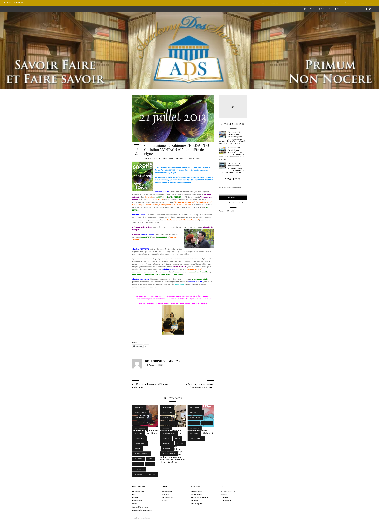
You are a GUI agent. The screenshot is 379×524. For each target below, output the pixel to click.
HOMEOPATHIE (301, 3)
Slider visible (139, 474)
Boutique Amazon (137, 501)
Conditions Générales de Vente (142, 510)
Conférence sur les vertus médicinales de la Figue (150, 386)
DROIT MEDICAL (273, 3)
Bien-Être (138, 423)
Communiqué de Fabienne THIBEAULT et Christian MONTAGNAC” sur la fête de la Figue (176, 149)
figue (186, 158)
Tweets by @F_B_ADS (226, 211)
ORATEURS (371, 3)
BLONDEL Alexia (196, 491)
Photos (150, 464)
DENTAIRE (313, 3)
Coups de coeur (139, 438)
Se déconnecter (326, 9)
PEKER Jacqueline (197, 504)
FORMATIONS (335, 3)
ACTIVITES (323, 3)
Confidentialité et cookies (140, 507)
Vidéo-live (152, 474)
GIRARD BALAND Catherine (199, 497)
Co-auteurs (138, 433)
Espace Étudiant (310, 9)
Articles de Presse (140, 412)
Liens (134, 494)
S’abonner (339, 9)
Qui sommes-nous (138, 491)
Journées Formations (169, 433)
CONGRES (261, 3)
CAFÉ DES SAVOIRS (349, 3)
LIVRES (361, 3)
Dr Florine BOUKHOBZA (152, 158)
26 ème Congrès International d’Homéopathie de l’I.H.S (199, 386)
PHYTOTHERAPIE (287, 3)
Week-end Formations (169, 453)
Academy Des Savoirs (140, 518)
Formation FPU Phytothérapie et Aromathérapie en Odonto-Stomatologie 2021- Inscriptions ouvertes (232, 167)
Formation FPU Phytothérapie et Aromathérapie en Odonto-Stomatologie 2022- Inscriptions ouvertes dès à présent (232, 153)
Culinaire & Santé (140, 443)
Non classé (138, 464)
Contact (134, 504)
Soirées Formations (196, 438)
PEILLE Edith (195, 501)
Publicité (135, 497)
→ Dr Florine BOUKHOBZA (154, 365)
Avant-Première (139, 418)
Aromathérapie (139, 407)
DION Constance (196, 494)
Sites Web (180, 443)
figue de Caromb (194, 158)
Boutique (224, 494)
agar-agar (179, 158)
